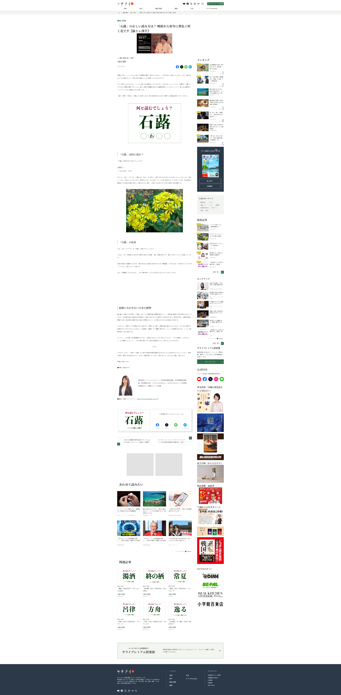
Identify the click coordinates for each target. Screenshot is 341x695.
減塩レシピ (203, 205)
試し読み (210, 181)
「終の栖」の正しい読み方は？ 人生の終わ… (154, 589)
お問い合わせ (211, 685)
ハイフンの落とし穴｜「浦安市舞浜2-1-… (216, 225)
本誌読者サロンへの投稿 (214, 675)
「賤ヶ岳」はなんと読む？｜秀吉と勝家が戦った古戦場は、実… (216, 138)
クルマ (211, 202)
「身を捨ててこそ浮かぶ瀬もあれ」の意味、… (216, 263)
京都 (202, 210)
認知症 (217, 205)
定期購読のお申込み (213, 677)
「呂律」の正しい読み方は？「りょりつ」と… (128, 623)
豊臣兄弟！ (203, 202)
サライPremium (191, 679)
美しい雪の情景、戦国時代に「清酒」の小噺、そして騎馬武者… (216, 79)
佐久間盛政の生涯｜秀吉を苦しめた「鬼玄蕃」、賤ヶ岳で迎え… (216, 67)
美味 (125, 8)
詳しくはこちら (210, 362)
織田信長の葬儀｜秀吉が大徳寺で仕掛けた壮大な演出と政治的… (216, 102)
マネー (211, 205)
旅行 (141, 8)
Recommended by (180, 551)
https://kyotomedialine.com (146, 399)
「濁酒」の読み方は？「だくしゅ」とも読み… (128, 589)
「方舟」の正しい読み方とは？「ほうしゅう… (154, 623)
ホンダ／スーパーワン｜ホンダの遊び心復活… (216, 235)
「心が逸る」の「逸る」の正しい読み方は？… (179, 623)
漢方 (207, 210)
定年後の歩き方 (205, 207)
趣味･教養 (158, 8)
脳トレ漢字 (133, 12)
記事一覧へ (216, 272)
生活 (191, 8)
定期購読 (210, 186)
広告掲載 (210, 680)
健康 (176, 8)
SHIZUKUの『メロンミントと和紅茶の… (216, 244)
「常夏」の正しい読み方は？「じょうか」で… (179, 589)
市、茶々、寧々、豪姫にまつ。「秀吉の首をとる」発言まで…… (216, 114)
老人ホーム (214, 207)
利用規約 (210, 683)
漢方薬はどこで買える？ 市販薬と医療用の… (217, 254)
